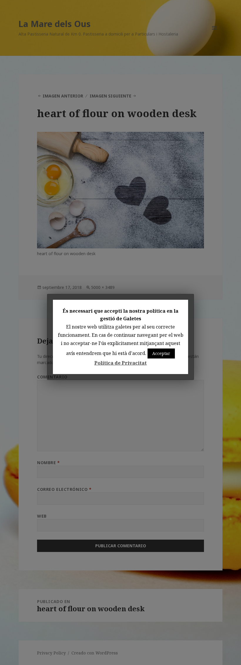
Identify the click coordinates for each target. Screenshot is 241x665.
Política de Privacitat (120, 363)
